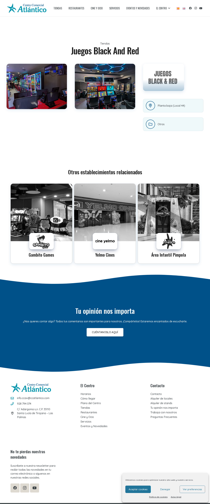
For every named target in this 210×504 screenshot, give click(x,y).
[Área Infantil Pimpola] (168, 223)
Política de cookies (158, 497)
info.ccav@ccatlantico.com (33, 398)
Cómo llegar (88, 398)
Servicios (86, 421)
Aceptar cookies (138, 489)
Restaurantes (89, 412)
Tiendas (85, 407)
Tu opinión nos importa (164, 407)
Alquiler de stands (161, 403)
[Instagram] (195, 8)
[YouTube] (200, 8)
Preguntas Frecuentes (163, 417)
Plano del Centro (91, 403)
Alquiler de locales (161, 398)
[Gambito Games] (41, 223)
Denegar (165, 489)
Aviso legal (176, 497)
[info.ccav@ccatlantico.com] (13, 398)
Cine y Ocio (87, 417)
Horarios (86, 394)
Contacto (156, 394)
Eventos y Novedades (94, 426)
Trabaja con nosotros (163, 412)
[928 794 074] (13, 403)
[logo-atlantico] (27, 8)
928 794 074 (24, 403)
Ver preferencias (192, 489)
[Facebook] (190, 8)
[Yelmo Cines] (105, 223)
